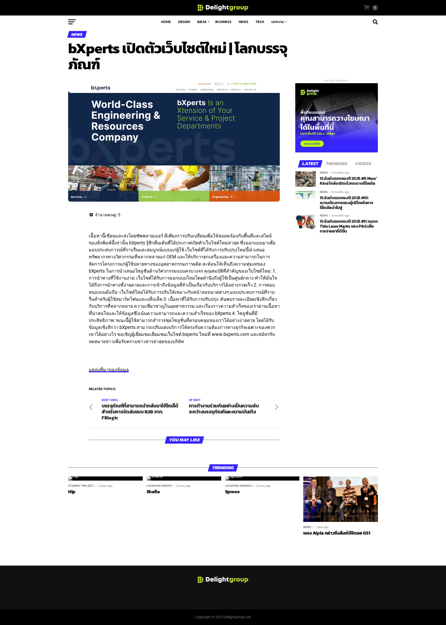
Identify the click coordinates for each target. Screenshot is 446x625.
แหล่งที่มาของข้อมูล (109, 369)
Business (223, 22)
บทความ (277, 22)
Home (166, 22)
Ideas (202, 22)
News (243, 22)
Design (184, 22)
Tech (260, 22)
